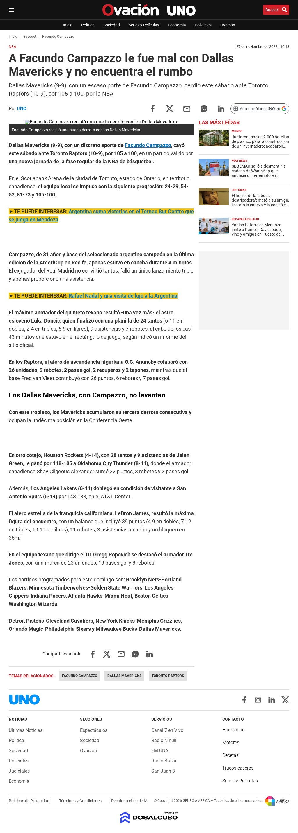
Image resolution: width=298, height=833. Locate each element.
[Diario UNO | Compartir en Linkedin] (221, 108)
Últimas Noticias (25, 730)
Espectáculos (93, 730)
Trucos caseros (237, 768)
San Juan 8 (163, 771)
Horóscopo (233, 729)
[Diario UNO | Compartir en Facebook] (152, 108)
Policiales (203, 25)
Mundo (237, 131)
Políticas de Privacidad (29, 800)
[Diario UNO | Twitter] (285, 699)
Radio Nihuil (163, 740)
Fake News (239, 160)
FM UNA (159, 750)
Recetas (230, 755)
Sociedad (111, 25)
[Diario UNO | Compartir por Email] (186, 108)
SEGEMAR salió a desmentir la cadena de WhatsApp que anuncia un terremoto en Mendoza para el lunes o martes (260, 173)
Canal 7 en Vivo (167, 730)
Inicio (67, 25)
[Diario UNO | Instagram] (258, 699)
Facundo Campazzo (148, 145)
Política (88, 25)
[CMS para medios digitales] (149, 818)
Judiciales (19, 771)
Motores (230, 742)
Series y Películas (144, 25)
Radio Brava (163, 761)
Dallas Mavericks (124, 676)
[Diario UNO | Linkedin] (272, 699)
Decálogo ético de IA (129, 800)
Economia (177, 25)
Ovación (227, 25)
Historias (239, 189)
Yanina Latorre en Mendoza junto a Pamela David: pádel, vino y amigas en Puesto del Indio (257, 232)
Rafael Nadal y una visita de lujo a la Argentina (123, 296)
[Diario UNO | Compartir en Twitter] (169, 108)
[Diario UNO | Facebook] (244, 699)
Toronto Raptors (168, 676)
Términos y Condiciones (80, 800)
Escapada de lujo (245, 219)
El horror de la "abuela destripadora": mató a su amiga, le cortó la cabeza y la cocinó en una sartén (260, 202)
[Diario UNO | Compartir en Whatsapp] (204, 108)
